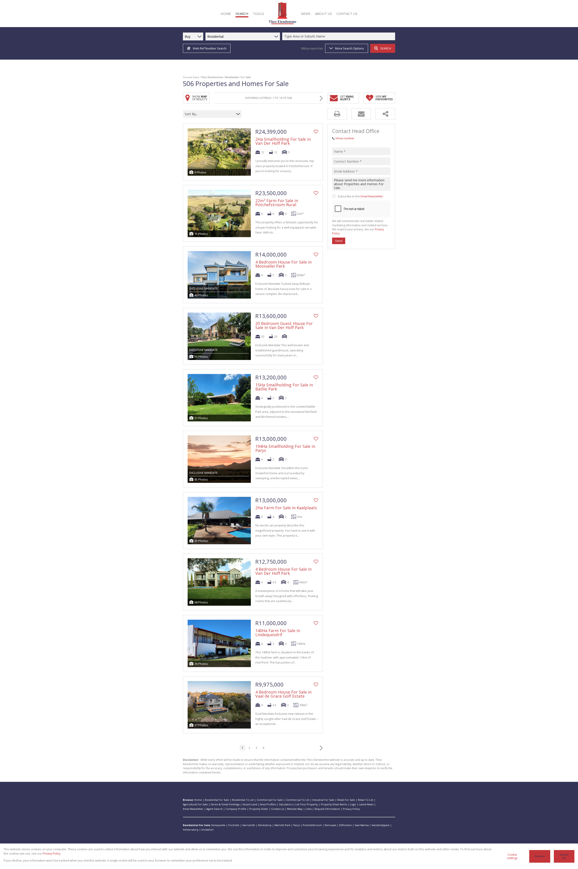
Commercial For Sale (270, 799)
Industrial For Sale (323, 799)
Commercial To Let (297, 799)
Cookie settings (512, 856)
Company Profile (236, 809)
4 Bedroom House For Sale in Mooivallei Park (283, 264)
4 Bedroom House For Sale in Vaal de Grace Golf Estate (283, 694)
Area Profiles (268, 804)
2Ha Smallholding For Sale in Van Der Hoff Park (283, 141)
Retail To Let (365, 799)
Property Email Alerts (334, 804)
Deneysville (218, 825)
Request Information (327, 809)
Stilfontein (345, 825)
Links (308, 809)
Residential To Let (243, 799)
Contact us (277, 809)
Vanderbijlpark (380, 825)
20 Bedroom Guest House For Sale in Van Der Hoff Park (284, 325)
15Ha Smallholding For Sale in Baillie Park (284, 387)
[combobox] (339, 36)
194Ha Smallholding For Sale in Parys (285, 448)
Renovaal (330, 825)
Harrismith (248, 825)
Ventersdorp (190, 829)
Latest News (366, 804)
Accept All (564, 856)
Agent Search (214, 809)
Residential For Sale (217, 799)
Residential (231, 77)
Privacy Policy (351, 809)
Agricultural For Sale (195, 804)
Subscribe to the (360, 196)
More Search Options (349, 48)
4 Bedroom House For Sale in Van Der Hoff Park (283, 571)
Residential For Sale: (197, 825)
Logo (353, 804)
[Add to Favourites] (316, 131)
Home (198, 799)
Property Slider (258, 809)
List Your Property (306, 804)
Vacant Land (249, 804)
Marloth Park (282, 825)
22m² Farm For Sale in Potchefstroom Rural (276, 203)
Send (338, 241)
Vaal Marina (362, 825)
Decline (540, 856)
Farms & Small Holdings (225, 804)
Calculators (285, 804)
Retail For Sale (346, 799)
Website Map (295, 809)
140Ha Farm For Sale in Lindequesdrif (277, 632)
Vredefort (207, 829)
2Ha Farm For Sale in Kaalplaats (286, 508)
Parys (296, 825)
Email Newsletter (372, 196)
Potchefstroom (312, 825)
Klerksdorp (265, 825)
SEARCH (385, 48)
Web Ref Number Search (209, 48)
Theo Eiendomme (211, 77)
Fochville (233, 825)
